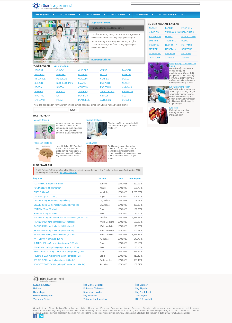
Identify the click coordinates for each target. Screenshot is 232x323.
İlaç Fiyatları (141, 288)
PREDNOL (154, 45)
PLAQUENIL (84, 100)
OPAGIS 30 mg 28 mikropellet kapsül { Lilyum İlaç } (57, 205)
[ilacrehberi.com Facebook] (35, 317)
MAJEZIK (153, 49)
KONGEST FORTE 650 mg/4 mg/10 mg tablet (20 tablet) (59, 264)
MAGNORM (186, 28)
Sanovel (103, 184)
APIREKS (169, 58)
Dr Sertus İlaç (106, 260)
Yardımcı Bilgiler (42, 299)
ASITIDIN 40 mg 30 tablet (45, 213)
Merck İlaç (104, 192)
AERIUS (185, 58)
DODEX (169, 36)
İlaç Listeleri (141, 284)
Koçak (102, 188)
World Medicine (107, 222)
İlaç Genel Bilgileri (93, 284)
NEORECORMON (64, 83)
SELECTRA (186, 49)
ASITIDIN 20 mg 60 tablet (45, 209)
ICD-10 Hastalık (143, 299)
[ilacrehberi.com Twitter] (41, 317)
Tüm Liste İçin (60, 66)
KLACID (169, 28)
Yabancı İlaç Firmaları (95, 299)
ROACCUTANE (188, 36)
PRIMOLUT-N (187, 32)
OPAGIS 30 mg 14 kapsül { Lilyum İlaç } (52, 201)
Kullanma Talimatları (94, 288)
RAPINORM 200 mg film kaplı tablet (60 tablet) (55, 235)
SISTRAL (60, 87)
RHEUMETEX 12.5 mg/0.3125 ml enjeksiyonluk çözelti (59, 251)
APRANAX (170, 53)
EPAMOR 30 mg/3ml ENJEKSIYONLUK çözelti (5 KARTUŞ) (61, 218)
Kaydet (73, 110)
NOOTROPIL (155, 53)
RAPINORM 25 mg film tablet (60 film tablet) (54, 226)
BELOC (184, 41)
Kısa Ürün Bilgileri (92, 292)
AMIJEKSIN (105, 100)
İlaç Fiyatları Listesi (68, 172)
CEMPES (104, 79)
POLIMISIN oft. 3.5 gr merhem (47, 188)
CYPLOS (104, 96)
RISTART (38, 91)
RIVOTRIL (39, 96)
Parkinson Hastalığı (43, 143)
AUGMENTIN (155, 36)
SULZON (38, 83)
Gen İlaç (103, 218)
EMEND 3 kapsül (41, 192)
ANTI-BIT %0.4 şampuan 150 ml (48, 239)
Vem (102, 251)
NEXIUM (126, 83)
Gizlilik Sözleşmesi (43, 295)
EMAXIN (82, 83)
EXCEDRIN (105, 87)
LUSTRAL (153, 41)
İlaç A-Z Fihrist (143, 292)
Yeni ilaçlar (141, 295)
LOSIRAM (82, 74)
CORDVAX (83, 87)
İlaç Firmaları (90, 295)
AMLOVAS (127, 87)
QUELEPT (83, 70)
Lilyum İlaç (105, 201)
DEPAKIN (126, 100)
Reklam (37, 288)
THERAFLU (170, 41)
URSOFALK (170, 49)
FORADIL (60, 91)
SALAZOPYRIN (107, 91)
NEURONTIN (171, 45)
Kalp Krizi (173, 108)
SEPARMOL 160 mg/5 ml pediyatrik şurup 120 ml (56, 247)
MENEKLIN (61, 79)
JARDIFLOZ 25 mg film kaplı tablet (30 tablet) (54, 260)
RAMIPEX (61, 74)
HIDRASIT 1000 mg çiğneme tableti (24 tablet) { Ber (57, 256)
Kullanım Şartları (42, 284)
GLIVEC (60, 70)
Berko (102, 209)
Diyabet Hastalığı (94, 120)
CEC (124, 96)
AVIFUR (104, 70)
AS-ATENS (39, 74)
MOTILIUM (83, 96)
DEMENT (38, 70)
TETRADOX (154, 58)
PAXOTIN (126, 70)
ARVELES (154, 32)
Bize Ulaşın (39, 292)
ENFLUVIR (39, 100)
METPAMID (186, 45)
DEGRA (38, 87)
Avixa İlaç (104, 239)
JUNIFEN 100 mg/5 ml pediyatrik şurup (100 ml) (56, 243)
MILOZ (59, 100)
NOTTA (103, 74)
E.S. (58, 96)
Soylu (102, 196)
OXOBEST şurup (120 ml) (45, 196)
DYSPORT (105, 83)
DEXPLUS (186, 53)
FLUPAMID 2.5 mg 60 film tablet (48, 184)
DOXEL (125, 79)
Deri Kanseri (91, 143)
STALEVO (82, 91)
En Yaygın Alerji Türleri (179, 87)
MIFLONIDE (40, 79)
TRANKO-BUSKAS (174, 32)
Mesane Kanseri (41, 120)
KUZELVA (126, 74)
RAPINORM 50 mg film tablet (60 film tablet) (54, 230)
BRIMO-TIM (127, 91)
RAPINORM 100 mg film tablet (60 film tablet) (54, 222)
